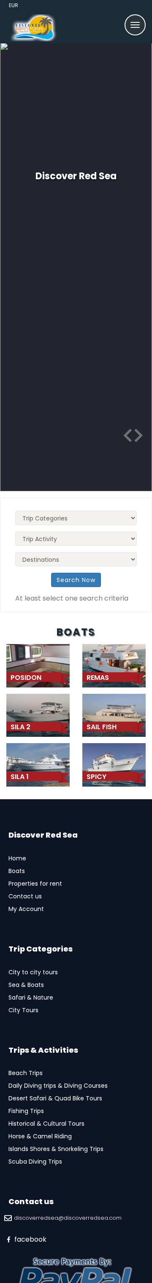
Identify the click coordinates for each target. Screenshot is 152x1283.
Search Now (76, 580)
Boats (16, 871)
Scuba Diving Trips (35, 1161)
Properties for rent (35, 883)
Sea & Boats (26, 985)
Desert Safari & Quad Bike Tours (55, 1098)
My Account (26, 909)
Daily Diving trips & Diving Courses (58, 1085)
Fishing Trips (26, 1111)
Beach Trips (25, 1073)
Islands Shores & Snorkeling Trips (55, 1149)
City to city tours (33, 972)
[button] (122, 432)
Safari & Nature (30, 997)
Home (17, 858)
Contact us (25, 896)
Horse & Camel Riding (40, 1136)
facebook (29, 1239)
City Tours (23, 1010)
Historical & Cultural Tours (46, 1123)
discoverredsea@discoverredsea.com (68, 1218)
